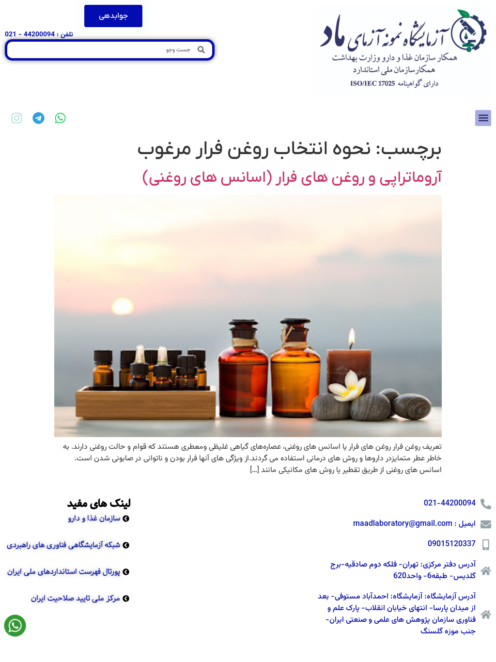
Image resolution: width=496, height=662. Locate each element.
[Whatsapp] (60, 118)
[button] (483, 118)
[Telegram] (38, 118)
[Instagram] (17, 118)
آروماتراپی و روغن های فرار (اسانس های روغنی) (292, 178)
